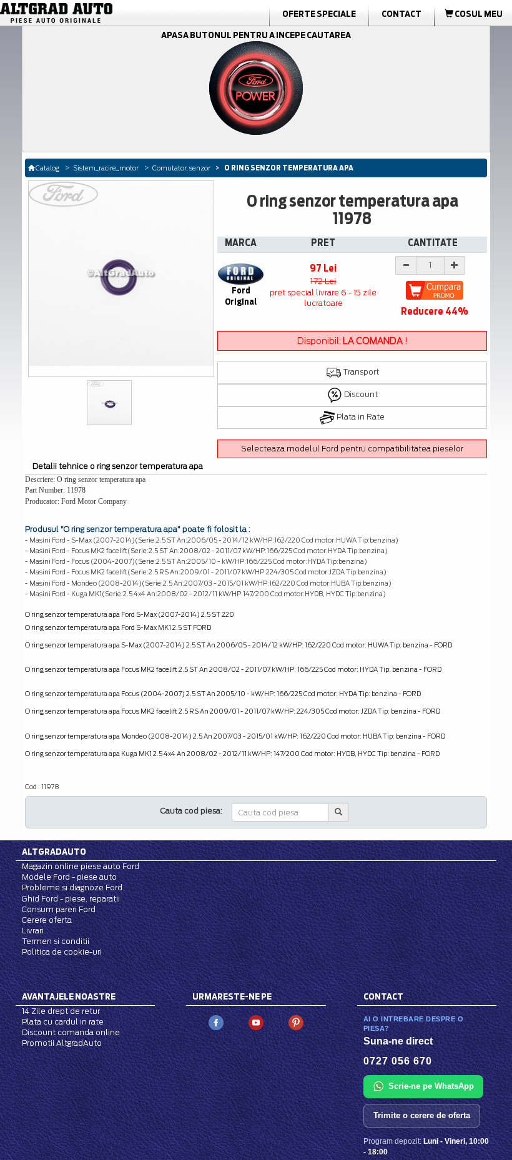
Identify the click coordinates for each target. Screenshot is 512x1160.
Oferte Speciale (319, 14)
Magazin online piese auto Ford (80, 866)
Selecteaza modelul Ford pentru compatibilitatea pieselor (352, 448)
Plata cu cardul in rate (63, 1021)
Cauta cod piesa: (191, 810)
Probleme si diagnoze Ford (72, 887)
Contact (401, 14)
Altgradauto (54, 852)
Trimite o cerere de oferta (421, 1115)
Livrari (33, 930)
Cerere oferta (47, 920)
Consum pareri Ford (59, 909)
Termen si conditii (55, 941)
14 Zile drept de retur (61, 1011)
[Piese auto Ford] (81, 13)
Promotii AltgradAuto (62, 1043)
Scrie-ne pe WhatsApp (431, 1086)
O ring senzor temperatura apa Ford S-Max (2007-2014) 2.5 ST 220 (129, 614)
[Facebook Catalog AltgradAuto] (216, 1021)
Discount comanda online (71, 1032)
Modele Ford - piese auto (69, 877)
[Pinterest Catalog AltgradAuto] (295, 1021)
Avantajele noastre (69, 996)
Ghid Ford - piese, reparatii (71, 898)
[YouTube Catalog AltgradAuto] (256, 1021)
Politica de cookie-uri (62, 951)
